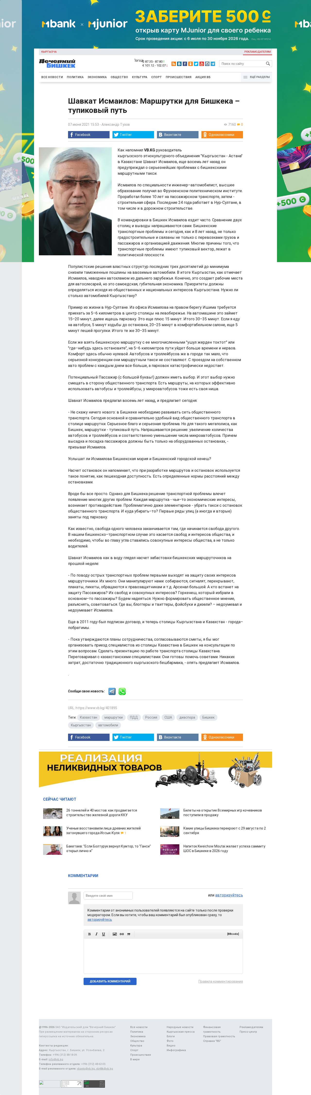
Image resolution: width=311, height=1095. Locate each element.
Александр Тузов (116, 124)
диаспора (187, 717)
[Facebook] (185, 64)
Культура (139, 77)
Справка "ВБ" (212, 1041)
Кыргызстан (81, 725)
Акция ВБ (202, 77)
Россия (151, 717)
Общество (119, 77)
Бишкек (208, 717)
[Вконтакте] (179, 64)
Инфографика (176, 1050)
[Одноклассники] (190, 64)
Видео (171, 1045)
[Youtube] (201, 64)
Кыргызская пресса (181, 1031)
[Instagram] (207, 64)
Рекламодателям (257, 51)
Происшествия (178, 77)
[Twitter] (196, 64)
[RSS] (174, 64)
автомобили (108, 725)
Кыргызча (49, 51)
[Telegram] (213, 64)
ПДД (134, 717)
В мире (135, 1059)
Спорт (156, 77)
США (168, 717)
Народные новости (180, 1027)
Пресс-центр (248, 1031)
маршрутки (113, 717)
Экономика (97, 77)
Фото (170, 1041)
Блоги (171, 1036)
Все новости (52, 77)
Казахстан (88, 717)
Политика (75, 77)
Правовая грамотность (219, 1036)
